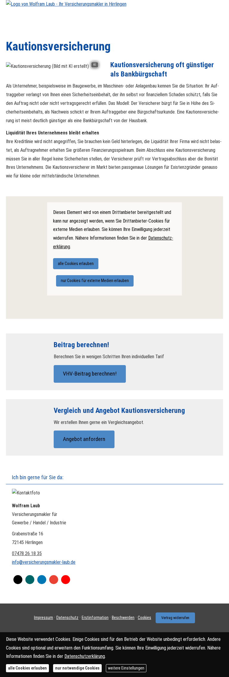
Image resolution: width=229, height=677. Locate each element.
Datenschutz (67, 617)
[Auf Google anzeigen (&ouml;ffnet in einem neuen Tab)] (53, 579)
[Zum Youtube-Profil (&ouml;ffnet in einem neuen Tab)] (65, 579)
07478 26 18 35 (27, 553)
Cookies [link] (144, 617)
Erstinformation (95, 617)
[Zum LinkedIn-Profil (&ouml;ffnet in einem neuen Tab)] (41, 579)
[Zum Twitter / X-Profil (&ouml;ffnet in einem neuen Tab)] (17, 579)
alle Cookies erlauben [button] (76, 263)
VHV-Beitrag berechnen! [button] (90, 373)
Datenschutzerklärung (84, 656)
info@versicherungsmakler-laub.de (43, 562)
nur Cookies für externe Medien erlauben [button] (95, 280)
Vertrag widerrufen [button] (175, 617)
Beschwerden (123, 617)
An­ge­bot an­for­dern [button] (84, 439)
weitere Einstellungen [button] (126, 668)
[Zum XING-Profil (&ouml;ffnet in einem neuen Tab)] (29, 579)
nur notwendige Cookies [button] (77, 668)
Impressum (43, 617)
